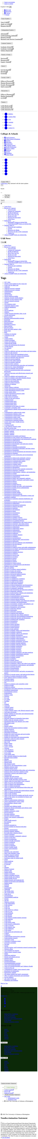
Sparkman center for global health (13, 858)
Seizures (6, 850)
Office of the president (10, 793)
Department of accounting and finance (15, 436)
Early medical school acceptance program (15, 677)
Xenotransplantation (9, 961)
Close (3, 242)
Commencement (8, 400)
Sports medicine (8, 861)
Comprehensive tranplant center (13, 418)
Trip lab (6, 900)
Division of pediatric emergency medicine (15, 636)
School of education (9, 837)
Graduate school (8, 707)
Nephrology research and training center (15, 773)
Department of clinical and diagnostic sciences (17, 459)
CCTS (3, 98)
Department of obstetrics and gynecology (15, 519)
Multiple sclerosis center (11, 767)
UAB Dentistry (5, 108)
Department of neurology (11, 514)
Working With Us (9, 225)
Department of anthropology (12, 440)
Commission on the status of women (14, 406)
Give (5, 1032)
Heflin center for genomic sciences (14, 720)
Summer (6, 886)
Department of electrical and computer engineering (18, 469)
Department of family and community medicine (17, 478)
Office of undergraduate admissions (14, 800)
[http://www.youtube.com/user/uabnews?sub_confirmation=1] (5, 1003)
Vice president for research (11, 950)
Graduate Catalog (6, 49)
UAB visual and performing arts (13, 931)
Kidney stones (8, 745)
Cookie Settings (11, 1087)
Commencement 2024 (10, 404)
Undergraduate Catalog (8, 36)
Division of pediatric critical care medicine (16, 633)
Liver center (7, 753)
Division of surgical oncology (12, 666)
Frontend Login (12, 1099)
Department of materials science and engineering (17, 502)
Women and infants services (12, 957)
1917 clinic (7, 282)
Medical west (8, 760)
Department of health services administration (16, 487)
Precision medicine (9, 814)
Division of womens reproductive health (15, 676)
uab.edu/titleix (6, 1137)
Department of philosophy (11, 541)
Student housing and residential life (14, 880)
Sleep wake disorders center (12, 853)
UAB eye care (8, 911)
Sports (6, 859)
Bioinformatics (8, 323)
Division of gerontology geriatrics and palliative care (18, 604)
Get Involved (5, 70)
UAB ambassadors (9, 903)
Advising (4, 34)
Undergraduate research (10, 938)
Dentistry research (9, 433)
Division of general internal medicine (14, 599)
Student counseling (9, 873)
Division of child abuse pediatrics (13, 583)
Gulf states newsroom (10, 712)
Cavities (6, 349)
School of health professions (12, 840)
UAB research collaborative (12, 924)
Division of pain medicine (11, 629)
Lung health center (9, 754)
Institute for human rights (11, 735)
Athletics (6, 312)
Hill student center (9, 723)
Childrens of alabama (10, 384)
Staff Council (5, 87)
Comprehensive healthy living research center (17, 969)
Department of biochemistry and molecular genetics (18, 443)
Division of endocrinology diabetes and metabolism (18, 593)
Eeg (5, 682)
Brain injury (7, 331)
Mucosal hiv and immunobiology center (15, 765)
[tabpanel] (19, 201)
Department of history (10, 489)
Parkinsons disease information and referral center (18, 808)
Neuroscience (8, 775)
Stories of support (9, 869)
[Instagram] (6, 165)
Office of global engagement (12, 786)
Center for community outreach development (16, 356)
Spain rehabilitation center (11, 856)
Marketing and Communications (13, 1018)
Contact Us (4, 995)
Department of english (10, 473)
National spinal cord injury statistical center (16, 771)
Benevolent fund (9, 321)
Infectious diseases (9, 731)
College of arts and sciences (12, 398)
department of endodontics (11, 971)
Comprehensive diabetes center (13, 414)
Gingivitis (7, 706)
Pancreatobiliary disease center (12, 803)
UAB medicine (8, 919)
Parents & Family (6, 54)
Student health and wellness (12, 877)
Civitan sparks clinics (10, 392)
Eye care (6, 698)
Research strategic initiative (11, 831)
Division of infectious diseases (12, 608)
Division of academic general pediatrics (15, 569)
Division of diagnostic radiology (13, 591)
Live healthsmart (9, 751)
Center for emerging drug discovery (14, 357)
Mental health (8, 762)
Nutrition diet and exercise (11, 776)
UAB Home (7, 1020)
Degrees (6, 1031)
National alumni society (10, 768)
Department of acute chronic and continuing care (17, 437)
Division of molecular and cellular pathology (16, 615)
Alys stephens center (10, 304)
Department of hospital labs (12, 491)
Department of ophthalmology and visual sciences (18, 522)
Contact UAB (9, 1090)
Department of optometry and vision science (16, 524)
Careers (6, 1037)
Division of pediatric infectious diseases (15, 644)
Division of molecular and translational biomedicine (18, 616)
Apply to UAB (5, 24)
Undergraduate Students (7, 30)
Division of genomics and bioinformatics (15, 602)
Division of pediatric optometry (13, 651)
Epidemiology (8, 693)
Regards (6, 823)
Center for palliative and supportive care (15, 376)
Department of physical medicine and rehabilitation (18, 542)
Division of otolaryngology (11, 627)
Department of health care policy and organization (18, 486)
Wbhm (6, 953)
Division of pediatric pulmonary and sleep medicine (18, 652)
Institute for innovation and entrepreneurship (16, 737)
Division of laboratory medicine (13, 611)
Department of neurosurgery (12, 516)
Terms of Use (9, 1093)
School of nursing (9, 844)
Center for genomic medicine (12, 362)
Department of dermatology (12, 467)
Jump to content (8, 3)
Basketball (7, 320)
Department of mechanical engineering (15, 505)
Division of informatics (10, 610)
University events (9, 939)
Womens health (8, 958)
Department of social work (11, 555)
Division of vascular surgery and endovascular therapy (19, 674)
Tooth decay (7, 894)
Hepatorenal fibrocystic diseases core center (16, 721)
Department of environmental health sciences (16, 475)
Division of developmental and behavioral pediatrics (18, 589)
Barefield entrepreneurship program (14, 318)
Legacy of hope (8, 746)
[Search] (2, 185)
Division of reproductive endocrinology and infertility (19, 665)
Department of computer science (13, 462)
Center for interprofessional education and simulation (19, 365)
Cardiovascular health (10, 343)
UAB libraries (8, 916)
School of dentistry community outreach (15, 836)
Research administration (11, 829)
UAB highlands (8, 913)
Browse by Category (10, 208)
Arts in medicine (8, 310)
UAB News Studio (9, 1015)
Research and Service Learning (11, 39)
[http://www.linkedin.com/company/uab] (4, 1006)
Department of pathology (11, 533)
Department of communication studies (14, 461)
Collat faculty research (10, 395)
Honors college (8, 726)
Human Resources (6, 83)
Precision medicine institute (11, 815)
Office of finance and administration (14, 784)
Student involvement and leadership (14, 881)
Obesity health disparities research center (15, 779)
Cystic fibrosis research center (12, 426)
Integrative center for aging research (14, 738)
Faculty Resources (6, 85)
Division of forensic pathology (12, 594)
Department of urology (10, 561)
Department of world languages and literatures (17, 564)
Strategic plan (8, 870)
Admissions (7, 293)
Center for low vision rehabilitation (14, 367)
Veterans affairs (8, 949)
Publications (7, 220)
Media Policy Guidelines (11, 1014)
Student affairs (8, 872)
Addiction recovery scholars (12, 290)
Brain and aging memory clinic (12, 329)
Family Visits (5, 62)
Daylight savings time (10, 428)
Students (6, 884)
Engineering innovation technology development (17, 688)
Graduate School (6, 47)
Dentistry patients (9, 431)
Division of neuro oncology (12, 624)
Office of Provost (6, 81)
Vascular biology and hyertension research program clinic (20, 947)
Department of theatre (10, 560)
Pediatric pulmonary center (11, 811)
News (6, 1034)
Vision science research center (12, 952)
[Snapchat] (6, 171)
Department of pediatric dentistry (13, 535)
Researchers (4, 90)
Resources (4, 60)
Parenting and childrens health (12, 806)
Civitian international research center (14, 393)
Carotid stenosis (8, 346)
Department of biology (10, 445)
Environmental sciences (10, 691)
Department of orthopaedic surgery (14, 528)
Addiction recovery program (12, 288)
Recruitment (7, 822)
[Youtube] (6, 168)
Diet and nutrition (9, 567)
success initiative (9, 977)
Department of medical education (13, 506)
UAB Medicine (6, 106)
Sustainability (8, 888)
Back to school (8, 316)
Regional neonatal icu (10, 825)
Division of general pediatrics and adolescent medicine (19, 600)
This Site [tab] (7, 195)
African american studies (11, 296)
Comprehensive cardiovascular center (14, 412)
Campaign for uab (9, 335)
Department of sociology (11, 556)
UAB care (7, 908)
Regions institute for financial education (15, 826)
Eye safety (7, 699)
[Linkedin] (6, 174)
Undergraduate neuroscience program (14, 936)
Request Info (5, 26)
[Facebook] (6, 160)
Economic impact (9, 679)
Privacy (7, 1091)
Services (3, 58)
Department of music (10, 511)
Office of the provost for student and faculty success (18, 795)
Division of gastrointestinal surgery (14, 597)
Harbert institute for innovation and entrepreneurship (18, 713)
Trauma (6, 899)
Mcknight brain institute (10, 757)
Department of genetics (10, 483)
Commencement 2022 (10, 401)
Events (3, 73)
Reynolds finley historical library (13, 833)
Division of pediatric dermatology (13, 635)
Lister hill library (9, 749)
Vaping (6, 946)
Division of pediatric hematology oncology (16, 641)
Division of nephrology (10, 622)
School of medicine (9, 842)
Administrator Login (13, 1098)
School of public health (10, 847)
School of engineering (10, 839)
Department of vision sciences (12, 563)
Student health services (10, 878)
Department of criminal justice (12, 464)
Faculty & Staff (5, 77)
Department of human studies (12, 492)
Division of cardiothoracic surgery (13, 580)
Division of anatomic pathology (13, 575)
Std (5, 866)
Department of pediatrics (11, 536)
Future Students (5, 18)
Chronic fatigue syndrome (11, 387)
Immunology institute (10, 972)
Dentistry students (9, 434)
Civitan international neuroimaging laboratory (17, 389)
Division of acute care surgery (12, 571)
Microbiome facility (9, 764)
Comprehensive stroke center (12, 417)
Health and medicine (10, 715)
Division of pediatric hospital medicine (15, 643)
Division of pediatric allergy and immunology (17, 630)
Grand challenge (8, 709)
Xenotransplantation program (12, 963)
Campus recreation (9, 340)
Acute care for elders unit (11, 285)
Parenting (7, 804)
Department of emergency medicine (14, 470)
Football (6, 704)
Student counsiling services (11, 875)
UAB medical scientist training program (15, 917)
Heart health (7, 717)
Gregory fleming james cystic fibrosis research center (19, 710)
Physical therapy (8, 812)
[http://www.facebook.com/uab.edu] (4, 998)
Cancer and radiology (10, 342)
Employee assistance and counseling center (16, 684)
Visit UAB (4, 22)
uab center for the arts (10, 979)
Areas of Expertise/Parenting (12, 964)
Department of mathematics (12, 503)
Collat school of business (11, 396)
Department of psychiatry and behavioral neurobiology (19, 549)
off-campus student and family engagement (16, 974)
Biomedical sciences (10, 324)
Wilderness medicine (10, 955)
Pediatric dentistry (9, 809)
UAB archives (8, 905)
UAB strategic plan (9, 927)
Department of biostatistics (11, 450)
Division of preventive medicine (13, 662)
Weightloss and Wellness (11, 980)
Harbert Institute (6, 96)
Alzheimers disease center (11, 305)
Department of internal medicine (13, 494)
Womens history (8, 960)
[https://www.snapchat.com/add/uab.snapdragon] (4, 1000)
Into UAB (7, 742)
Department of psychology (11, 550)
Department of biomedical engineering (15, 447)
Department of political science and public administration (20, 547)
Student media (8, 883)
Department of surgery (10, 558)
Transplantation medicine (11, 897)
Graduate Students (6, 43)
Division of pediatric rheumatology (14, 655)
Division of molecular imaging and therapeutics (17, 618)
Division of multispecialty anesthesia (14, 619)
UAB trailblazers (9, 928)
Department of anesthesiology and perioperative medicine (20, 439)
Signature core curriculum (11, 851)
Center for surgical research (12, 382)
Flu (5, 702)
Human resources (9, 729)
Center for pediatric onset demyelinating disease (17, 378)
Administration (8, 291)
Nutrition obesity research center (13, 778)
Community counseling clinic (12, 407)
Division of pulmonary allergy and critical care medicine (20, 663)
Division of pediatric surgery (12, 657)
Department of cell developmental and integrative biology (20, 451)
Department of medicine (11, 508)
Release (6, 828)
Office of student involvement (12, 792)
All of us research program (11, 301)
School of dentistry (9, 834)
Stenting (6, 867)
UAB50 (6, 933)
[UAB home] (19, 180)
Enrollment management (11, 690)
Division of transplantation (11, 668)
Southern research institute (11, 855)
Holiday (6, 724)
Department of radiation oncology (13, 552)
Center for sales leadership (11, 381)
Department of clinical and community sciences (17, 458)
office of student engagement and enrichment (16, 975)
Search (3, 200)
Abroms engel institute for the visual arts (15, 283)
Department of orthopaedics (12, 530)
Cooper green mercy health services (14, 422)
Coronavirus (7, 423)
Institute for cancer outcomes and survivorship (17, 734)
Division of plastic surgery (11, 660)
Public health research (10, 820)
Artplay (6, 309)
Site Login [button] (7, 1096)
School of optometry (10, 845)
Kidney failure (8, 743)
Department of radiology (11, 553)
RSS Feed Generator (10, 1017)
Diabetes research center (11, 566)
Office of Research (7, 94)
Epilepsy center (8, 695)
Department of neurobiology (12, 513)
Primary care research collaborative (14, 817)
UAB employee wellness (11, 910)
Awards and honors (9, 315)
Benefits (3, 72)
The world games (9, 892)
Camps (6, 337)
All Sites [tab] (7, 197)
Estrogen (6, 696)
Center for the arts (9, 968)
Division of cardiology (10, 577)
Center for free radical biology (12, 360)
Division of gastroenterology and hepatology (16, 596)
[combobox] (9, 202)
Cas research (7, 348)
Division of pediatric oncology (12, 649)
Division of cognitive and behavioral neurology (17, 586)
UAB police (7, 921)
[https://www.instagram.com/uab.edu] (4, 1002)
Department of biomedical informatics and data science (19, 448)
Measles (6, 759)
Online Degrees (6, 51)
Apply (6, 1029)
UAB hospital (8, 914)
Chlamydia (7, 385)
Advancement (8, 294)
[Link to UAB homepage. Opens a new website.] (16, 1075)
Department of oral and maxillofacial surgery (16, 525)
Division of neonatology (11, 621)
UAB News (4, 183)
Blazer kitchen (8, 326)
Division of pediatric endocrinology (14, 638)
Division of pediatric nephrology (13, 646)
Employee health (9, 685)
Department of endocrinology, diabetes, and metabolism (19, 472)
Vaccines (6, 944)
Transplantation (8, 895)
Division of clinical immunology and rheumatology (18, 585)
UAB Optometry (6, 109)
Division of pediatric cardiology (13, 632)
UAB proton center (9, 922)
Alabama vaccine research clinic (13, 299)
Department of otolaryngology (12, 531)
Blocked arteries (8, 327)
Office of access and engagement (13, 782)
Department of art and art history (13, 442)
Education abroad (9, 680)
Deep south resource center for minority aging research (19, 429)
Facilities (6, 701)
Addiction (7, 287)
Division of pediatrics (10, 658)
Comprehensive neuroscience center (14, 415)
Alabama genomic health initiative (13, 298)
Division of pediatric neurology (13, 647)
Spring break (7, 862)
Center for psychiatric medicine (13, 379)
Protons (6, 819)
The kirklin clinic (9, 891)
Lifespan (6, 748)
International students (10, 740)
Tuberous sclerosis (9, 902)
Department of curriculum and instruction (15, 465)
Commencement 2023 (10, 403)
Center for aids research (10, 352)
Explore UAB (4, 181)
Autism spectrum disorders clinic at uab (15, 313)
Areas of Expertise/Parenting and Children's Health (18, 966)
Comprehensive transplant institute (13, 420)
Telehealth (7, 889)
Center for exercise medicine (12, 359)
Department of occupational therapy (14, 520)
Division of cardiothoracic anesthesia (14, 578)
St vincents (7, 864)
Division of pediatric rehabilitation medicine (16, 654)
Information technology (10, 732)
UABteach (7, 935)
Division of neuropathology (12, 626)
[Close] (10, 7)
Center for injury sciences (11, 363)
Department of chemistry (11, 453)
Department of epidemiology (12, 476)
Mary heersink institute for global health (15, 756)
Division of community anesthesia (13, 588)
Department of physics (10, 545)
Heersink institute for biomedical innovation (16, 718)
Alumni (3, 66)
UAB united (7, 930)
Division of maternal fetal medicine (14, 613)
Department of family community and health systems (19, 480)
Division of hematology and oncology (14, 607)
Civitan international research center (14, 390)
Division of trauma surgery (11, 669)
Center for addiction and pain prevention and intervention (20, 351)
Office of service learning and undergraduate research (19, 790)
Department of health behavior (12, 484)
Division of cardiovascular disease (13, 582)
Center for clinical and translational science (16, 354)
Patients (3, 102)
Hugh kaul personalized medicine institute (16, 728)
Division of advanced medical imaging (15, 574)
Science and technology (10, 848)
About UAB (4, 1058)
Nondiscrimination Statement (8, 1083)
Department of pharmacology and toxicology (16, 539)
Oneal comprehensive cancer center (14, 801)
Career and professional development (14, 345)
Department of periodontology (12, 538)
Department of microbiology (12, 509)
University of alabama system (12, 941)
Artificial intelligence (10, 307)
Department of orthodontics (12, 527)
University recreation (10, 942)
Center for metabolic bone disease (13, 368)
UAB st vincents (9, 925)
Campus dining (8, 338)
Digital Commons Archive (11, 1022)
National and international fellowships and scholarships (19, 770)
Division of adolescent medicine (13, 572)
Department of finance (10, 481)
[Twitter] (6, 162)
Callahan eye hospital (10, 334)
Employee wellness (9, 687)
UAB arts (7, 906)
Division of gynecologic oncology (13, 605)
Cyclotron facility (9, 425)
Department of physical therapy (13, 544)
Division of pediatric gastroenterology (14, 640)
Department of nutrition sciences (13, 517)
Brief (5, 332)
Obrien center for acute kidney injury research (17, 781)
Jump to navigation (9, 2)
